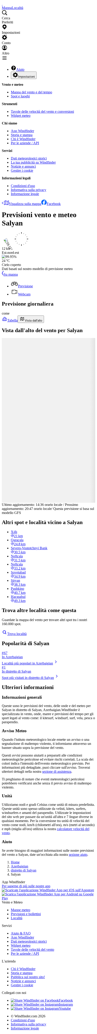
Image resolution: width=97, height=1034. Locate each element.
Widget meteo (20, 115)
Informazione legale (25, 194)
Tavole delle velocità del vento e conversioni (42, 111)
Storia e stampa (21, 135)
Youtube (65, 1008)
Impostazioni (26, 76)
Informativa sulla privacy (28, 190)
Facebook (54, 204)
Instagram (66, 1004)
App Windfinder (22, 131)
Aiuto (20, 69)
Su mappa (11, 274)
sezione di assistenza (56, 771)
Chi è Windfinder (23, 139)
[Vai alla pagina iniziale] (2, 4)
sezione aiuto (78, 854)
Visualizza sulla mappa (25, 204)
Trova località (17, 634)
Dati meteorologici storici (29, 158)
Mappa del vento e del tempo (31, 92)
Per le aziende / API (25, 143)
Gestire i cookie (22, 170)
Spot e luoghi (20, 96)
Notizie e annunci (23, 166)
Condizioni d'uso (23, 186)
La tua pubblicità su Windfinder (33, 162)
